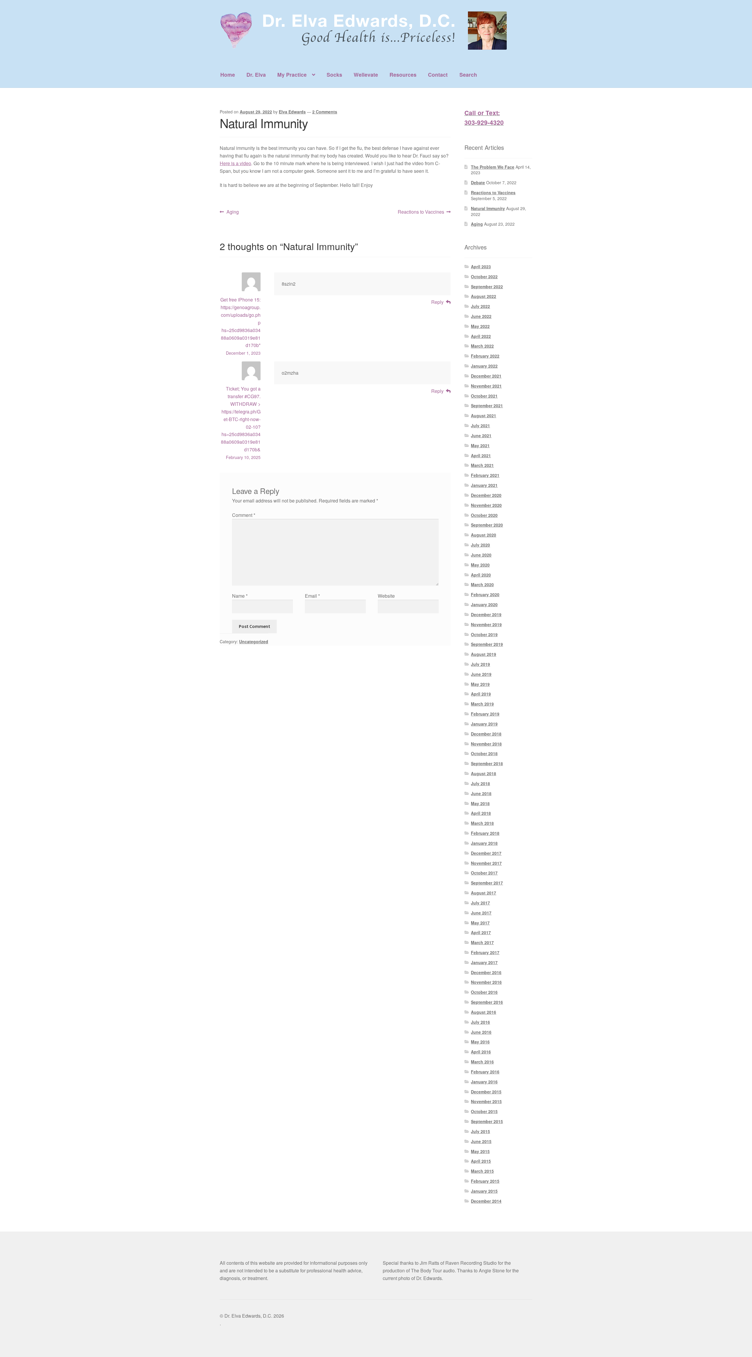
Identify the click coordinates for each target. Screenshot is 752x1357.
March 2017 (482, 942)
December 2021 (486, 376)
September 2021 (487, 405)
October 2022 (484, 276)
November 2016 (486, 982)
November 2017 (486, 863)
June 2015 (481, 1141)
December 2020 (486, 495)
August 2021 (483, 415)
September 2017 (487, 883)
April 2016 (481, 1052)
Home (227, 74)
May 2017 (480, 923)
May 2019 (480, 684)
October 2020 (484, 515)
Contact (438, 74)
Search (468, 74)
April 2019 (481, 694)
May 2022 (480, 326)
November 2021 (486, 386)
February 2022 (485, 356)
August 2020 (483, 535)
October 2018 (484, 753)
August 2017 (483, 893)
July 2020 (480, 545)
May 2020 (480, 565)
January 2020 (484, 604)
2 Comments (324, 112)
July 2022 (480, 306)
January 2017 (484, 962)
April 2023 (481, 266)
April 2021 (481, 455)
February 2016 (485, 1072)
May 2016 (480, 1042)
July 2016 (480, 1022)
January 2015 (484, 1191)
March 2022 (482, 346)
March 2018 (482, 823)
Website (386, 595)
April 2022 (481, 336)
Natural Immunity (488, 208)
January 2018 (484, 843)
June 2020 (481, 555)
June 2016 (481, 1032)
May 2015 (480, 1151)
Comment (243, 515)
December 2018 (486, 734)
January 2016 (484, 1082)
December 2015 (486, 1092)
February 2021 (485, 475)
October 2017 (484, 873)
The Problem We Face (492, 167)
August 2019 (483, 654)
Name (240, 595)
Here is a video (235, 163)
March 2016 (482, 1062)
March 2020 (482, 584)
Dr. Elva (256, 74)
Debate (478, 182)
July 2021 (480, 425)
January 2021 (484, 485)
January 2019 (484, 724)
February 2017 (485, 952)
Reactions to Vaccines (421, 212)
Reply (437, 302)
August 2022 (483, 296)
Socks (334, 74)
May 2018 (480, 803)
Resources (403, 74)
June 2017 (481, 913)
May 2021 (480, 445)
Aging (232, 212)
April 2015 (481, 1161)
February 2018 (485, 833)
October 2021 (484, 396)
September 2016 (487, 1002)
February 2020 (485, 594)
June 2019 (481, 674)
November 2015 (486, 1101)
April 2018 (481, 813)
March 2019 (482, 704)
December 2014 (486, 1201)
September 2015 (487, 1121)
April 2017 (481, 932)
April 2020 (481, 575)
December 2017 (486, 853)
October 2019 (484, 634)
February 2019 (485, 714)
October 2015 (484, 1111)
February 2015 (485, 1181)
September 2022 (487, 286)
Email (312, 595)
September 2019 (487, 644)
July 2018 (480, 783)
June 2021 (481, 435)
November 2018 (486, 744)
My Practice (292, 74)
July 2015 (480, 1131)
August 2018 (483, 773)
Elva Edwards (292, 112)
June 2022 (481, 316)
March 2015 (482, 1171)
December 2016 (486, 972)
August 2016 (483, 1012)
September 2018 (487, 763)
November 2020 (486, 505)
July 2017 (480, 903)
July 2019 (480, 664)
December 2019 (486, 614)
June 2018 (481, 793)
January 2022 (484, 366)
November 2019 (486, 624)
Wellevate (366, 74)
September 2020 (487, 525)
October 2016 (484, 992)
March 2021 (482, 465)
